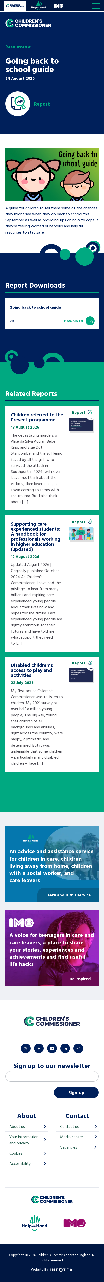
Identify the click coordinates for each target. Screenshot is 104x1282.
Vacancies (68, 1147)
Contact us (69, 1126)
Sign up (76, 1092)
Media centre (71, 1137)
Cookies (15, 1153)
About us (17, 1126)
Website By (40, 1269)
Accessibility (20, 1163)
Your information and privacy (23, 1140)
